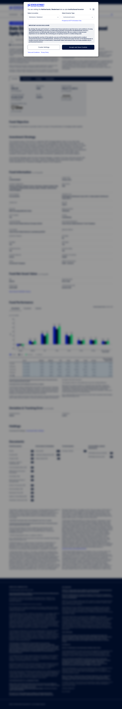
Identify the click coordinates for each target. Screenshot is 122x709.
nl (90, 9)
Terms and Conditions (34, 52)
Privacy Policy (45, 52)
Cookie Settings (43, 47)
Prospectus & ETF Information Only (71, 20)
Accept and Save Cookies (78, 47)
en (93, 9)
